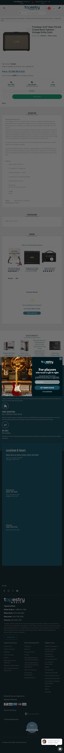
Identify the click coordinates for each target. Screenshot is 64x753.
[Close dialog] (61, 359)
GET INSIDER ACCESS (47, 387)
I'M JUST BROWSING (47, 391)
